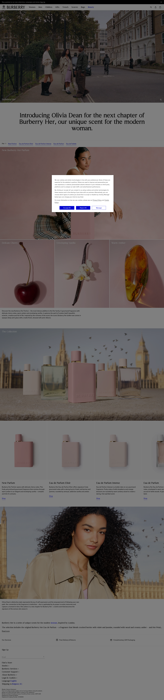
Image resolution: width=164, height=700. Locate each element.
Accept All (67, 208)
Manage (99, 208)
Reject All (83, 208)
